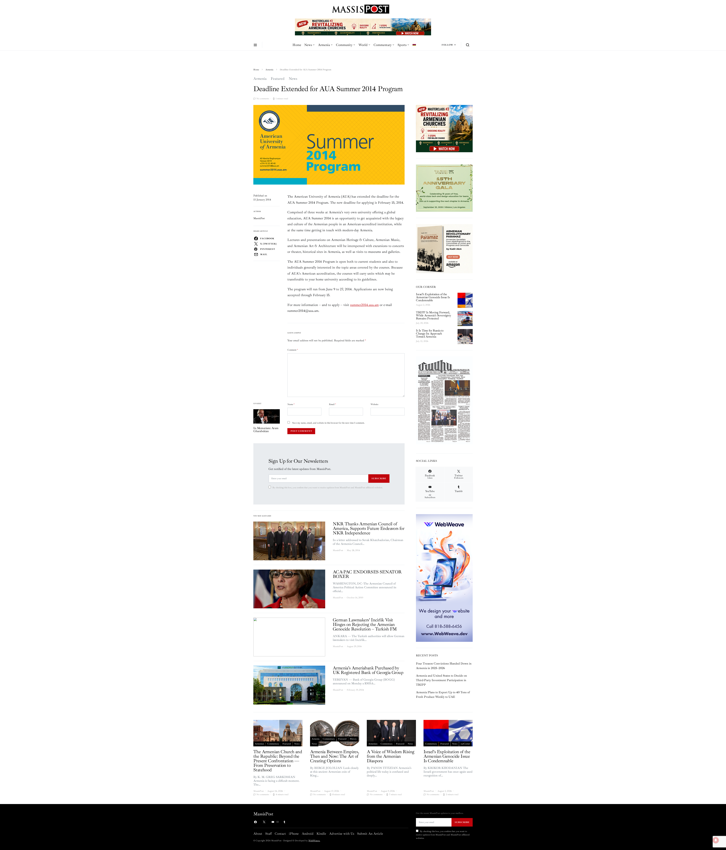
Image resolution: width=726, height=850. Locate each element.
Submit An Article (370, 833)
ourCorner (465, 743)
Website (374, 404)
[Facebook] (255, 822)
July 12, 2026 (422, 341)
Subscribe (379, 478)
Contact (280, 833)
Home (296, 45)
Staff (268, 833)
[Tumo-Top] (377, 27)
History (353, 738)
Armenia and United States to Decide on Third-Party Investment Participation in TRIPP (441, 680)
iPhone (294, 833)
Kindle (321, 833)
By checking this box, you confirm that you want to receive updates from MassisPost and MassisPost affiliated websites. (327, 487)
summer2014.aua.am (364, 305)
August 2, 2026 (423, 305)
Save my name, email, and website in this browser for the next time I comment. (328, 423)
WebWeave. (314, 840)
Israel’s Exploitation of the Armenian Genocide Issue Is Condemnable (433, 297)
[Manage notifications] (716, 840)
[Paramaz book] (444, 248)
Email (332, 404)
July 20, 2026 (422, 323)
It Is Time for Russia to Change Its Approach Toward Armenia (429, 333)
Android (307, 833)
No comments (262, 98)
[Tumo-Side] (444, 188)
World (363, 45)
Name (291, 404)
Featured (278, 78)
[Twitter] (264, 822)
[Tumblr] (284, 822)
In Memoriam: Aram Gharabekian (265, 429)
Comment (292, 350)
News (308, 45)
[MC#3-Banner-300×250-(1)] (444, 128)
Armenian (259, 743)
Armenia (324, 45)
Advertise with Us (341, 833)
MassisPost (259, 218)
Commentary (383, 45)
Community (344, 45)
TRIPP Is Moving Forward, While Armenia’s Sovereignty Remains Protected (433, 315)
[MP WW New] (444, 578)
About (257, 833)
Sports (402, 45)
